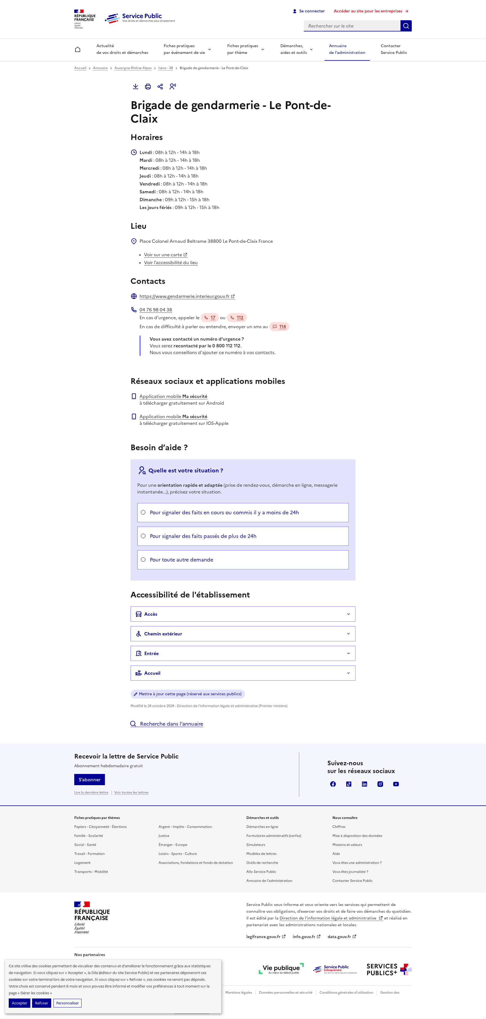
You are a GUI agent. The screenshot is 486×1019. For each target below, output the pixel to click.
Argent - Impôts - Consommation (185, 826)
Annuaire (100, 68)
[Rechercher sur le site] (406, 25)
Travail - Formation (89, 853)
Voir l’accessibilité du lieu (171, 262)
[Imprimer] (148, 86)
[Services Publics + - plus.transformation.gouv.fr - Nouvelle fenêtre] (389, 969)
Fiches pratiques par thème (242, 49)
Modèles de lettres (261, 853)
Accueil (80, 68)
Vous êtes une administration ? (357, 862)
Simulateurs (255, 844)
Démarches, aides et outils (293, 49)
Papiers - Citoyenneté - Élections (100, 826)
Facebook (333, 784)
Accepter (19, 1003)
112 (240, 317)
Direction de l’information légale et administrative (328, 918)
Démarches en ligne (262, 826)
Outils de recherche (262, 862)
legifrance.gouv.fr (263, 937)
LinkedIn (364, 784)
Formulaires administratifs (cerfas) (273, 835)
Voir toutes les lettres (131, 792)
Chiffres (338, 826)
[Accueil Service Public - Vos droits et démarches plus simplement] (141, 24)
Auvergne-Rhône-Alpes (133, 68)
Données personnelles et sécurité (285, 992)
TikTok (348, 784)
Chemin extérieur (163, 633)
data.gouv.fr (339, 937)
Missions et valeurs (347, 844)
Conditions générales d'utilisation (346, 992)
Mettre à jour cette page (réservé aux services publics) (190, 694)
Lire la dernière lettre (91, 792)
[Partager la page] (160, 86)
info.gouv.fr (304, 937)
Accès (150, 614)
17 (213, 317)
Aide (336, 853)
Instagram (380, 784)
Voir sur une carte (163, 254)
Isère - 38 (165, 68)
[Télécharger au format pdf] (135, 86)
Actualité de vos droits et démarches (122, 49)
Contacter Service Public (394, 49)
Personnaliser (67, 1003)
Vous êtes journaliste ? (350, 871)
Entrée (151, 653)
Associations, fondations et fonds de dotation (196, 862)
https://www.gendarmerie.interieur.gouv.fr (185, 296)
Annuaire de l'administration (269, 880)
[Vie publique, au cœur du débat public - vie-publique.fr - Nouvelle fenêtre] (281, 969)
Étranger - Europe (173, 844)
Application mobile (173, 396)
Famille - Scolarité (88, 835)
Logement (82, 862)
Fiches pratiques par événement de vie (184, 49)
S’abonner (89, 779)
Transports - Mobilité (91, 871)
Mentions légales (238, 992)
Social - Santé (85, 844)
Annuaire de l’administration (347, 49)
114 (282, 326)
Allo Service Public (261, 871)
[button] (173, 86)
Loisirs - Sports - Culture (178, 853)
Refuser (41, 1003)
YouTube (396, 784)
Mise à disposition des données (357, 835)
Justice (164, 835)
